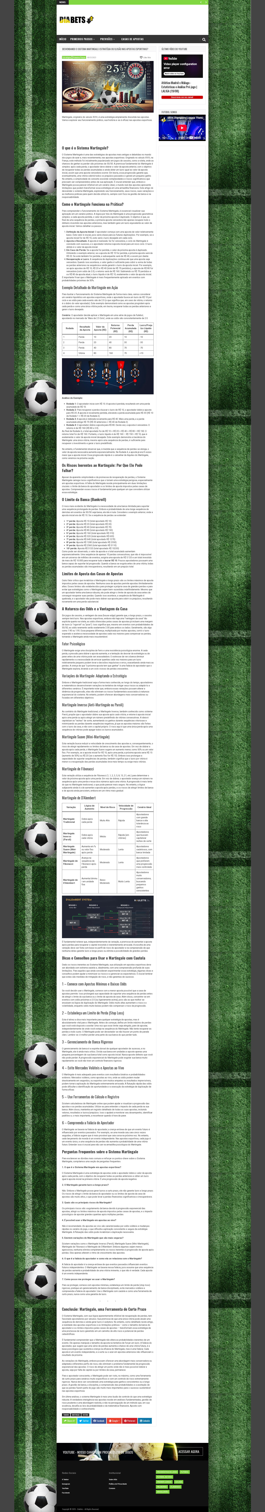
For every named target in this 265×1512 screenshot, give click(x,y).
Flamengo (175, 1487)
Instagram (66, 1484)
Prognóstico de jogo (167, 1472)
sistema (85, 1415)
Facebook (66, 1493)
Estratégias (67, 57)
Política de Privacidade (118, 1484)
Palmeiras (162, 1487)
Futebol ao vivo (164, 1477)
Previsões (106, 39)
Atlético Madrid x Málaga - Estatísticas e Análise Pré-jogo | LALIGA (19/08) (179, 86)
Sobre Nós (113, 1480)
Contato (112, 1488)
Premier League (164, 1482)
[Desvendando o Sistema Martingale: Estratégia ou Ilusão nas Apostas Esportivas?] (108, 87)
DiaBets (80, 1509)
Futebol (184, 1472)
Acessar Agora (188, 1451)
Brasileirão (162, 1492)
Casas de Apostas (132, 39)
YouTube (65, 1488)
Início (62, 39)
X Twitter (65, 1480)
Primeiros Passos (81, 39)
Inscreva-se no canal (182, 97)
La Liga (178, 1482)
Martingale (76, 1415)
